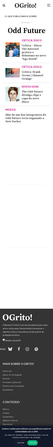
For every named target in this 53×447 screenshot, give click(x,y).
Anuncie (6, 378)
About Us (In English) (12, 375)
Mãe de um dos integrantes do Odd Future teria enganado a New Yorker (25, 118)
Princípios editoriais (12, 382)
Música (10, 109)
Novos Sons (30, 86)
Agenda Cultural (10, 420)
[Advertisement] (26, 153)
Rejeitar (20, 443)
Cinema (6, 413)
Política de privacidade (13, 386)
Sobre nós (7, 371)
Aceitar (32, 443)
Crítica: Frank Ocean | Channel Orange (32, 75)
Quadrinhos (8, 417)
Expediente (8, 390)
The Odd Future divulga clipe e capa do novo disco (32, 96)
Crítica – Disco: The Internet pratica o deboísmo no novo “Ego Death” (34, 52)
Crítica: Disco (32, 40)
